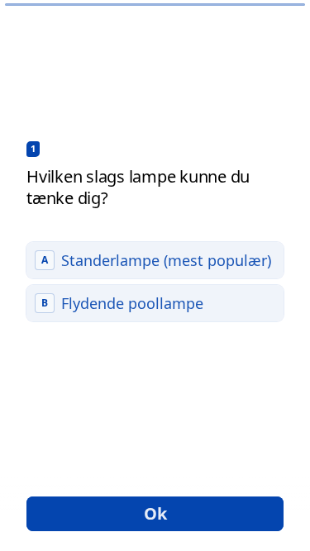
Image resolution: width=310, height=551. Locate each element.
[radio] (155, 260)
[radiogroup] (155, 281)
